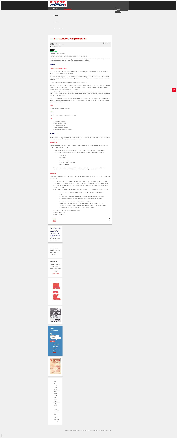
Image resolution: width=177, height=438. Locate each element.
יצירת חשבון (56, 344)
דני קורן (55, 296)
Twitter (116, 12)
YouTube (120, 12)
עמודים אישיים (55, 394)
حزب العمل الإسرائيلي (56, 420)
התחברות (52, 341)
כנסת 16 (55, 292)
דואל (107, 43)
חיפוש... (119, 8)
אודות (55, 381)
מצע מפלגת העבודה (55, 405)
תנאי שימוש (55, 384)
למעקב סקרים (55, 273)
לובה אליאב (56, 286)
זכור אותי (53, 339)
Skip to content (67, 8)
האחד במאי (55, 413)
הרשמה (55, 391)
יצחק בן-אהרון (56, 299)
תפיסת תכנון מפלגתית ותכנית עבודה (68, 39)
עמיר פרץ (55, 294)
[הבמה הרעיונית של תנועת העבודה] (57, 4)
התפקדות (56, 417)
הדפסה (103, 43)
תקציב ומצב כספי (56, 410)
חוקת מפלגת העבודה (55, 399)
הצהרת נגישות (55, 388)
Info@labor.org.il (94, 430)
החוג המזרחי (56, 288)
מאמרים (51, 43)
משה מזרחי (56, 283)
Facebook (118, 12)
